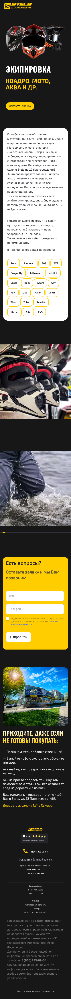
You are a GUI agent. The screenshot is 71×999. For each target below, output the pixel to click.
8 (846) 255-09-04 (39, 851)
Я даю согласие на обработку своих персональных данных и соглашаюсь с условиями (37, 621)
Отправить (18, 637)
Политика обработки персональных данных (35, 991)
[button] (20, 106)
